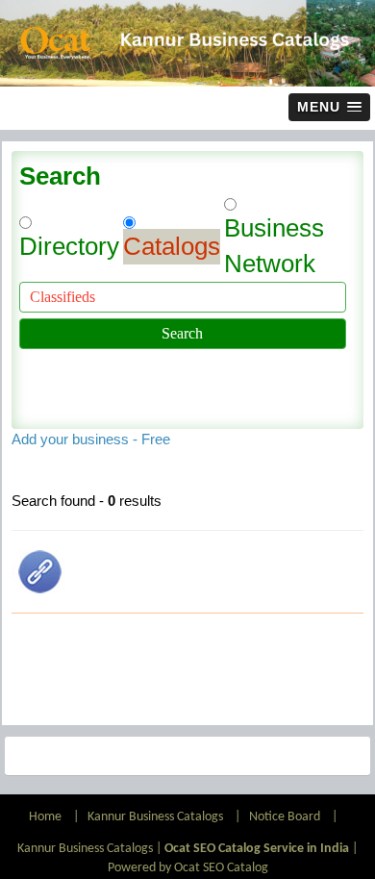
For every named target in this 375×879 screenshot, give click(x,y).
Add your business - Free (91, 439)
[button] (329, 107)
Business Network (274, 245)
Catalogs (171, 246)
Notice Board (284, 817)
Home (46, 817)
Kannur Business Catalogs (155, 817)
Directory (69, 246)
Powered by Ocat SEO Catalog (188, 868)
